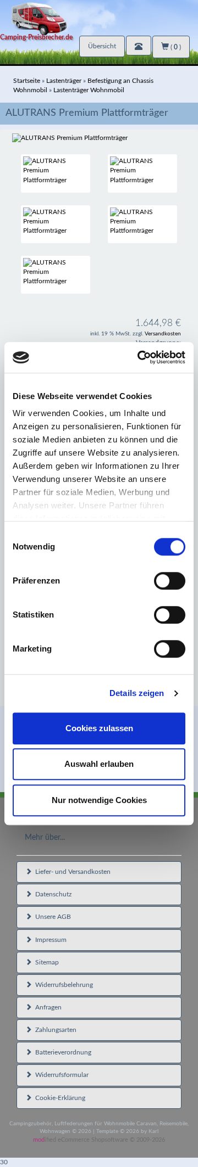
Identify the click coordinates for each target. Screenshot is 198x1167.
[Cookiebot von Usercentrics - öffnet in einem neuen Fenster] (139, 357)
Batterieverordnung (61, 1052)
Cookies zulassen (99, 728)
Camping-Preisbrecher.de (36, 37)
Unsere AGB (51, 916)
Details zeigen (136, 693)
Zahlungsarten (54, 1029)
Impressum (49, 939)
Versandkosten (163, 333)
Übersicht (102, 46)
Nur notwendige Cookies (99, 800)
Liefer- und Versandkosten (71, 871)
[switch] (169, 581)
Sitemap (45, 962)
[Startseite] (99, 18)
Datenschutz (52, 894)
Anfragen (47, 1007)
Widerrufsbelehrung (62, 984)
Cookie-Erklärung (58, 1098)
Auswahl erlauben (99, 763)
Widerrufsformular (60, 1074)
